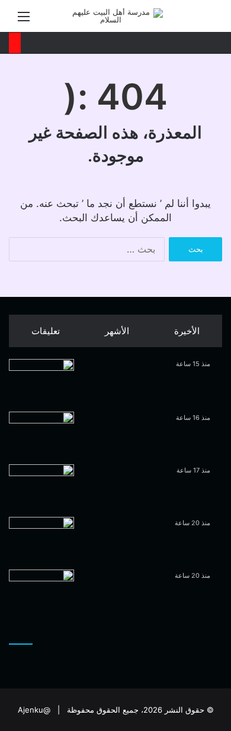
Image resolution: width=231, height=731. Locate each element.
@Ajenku (34, 709)
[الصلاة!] (41, 592)
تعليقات (45, 331)
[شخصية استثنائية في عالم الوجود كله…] (41, 486)
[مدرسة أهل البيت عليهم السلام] (115, 16)
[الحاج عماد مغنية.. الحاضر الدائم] (41, 539)
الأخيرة (187, 331)
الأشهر (117, 331)
